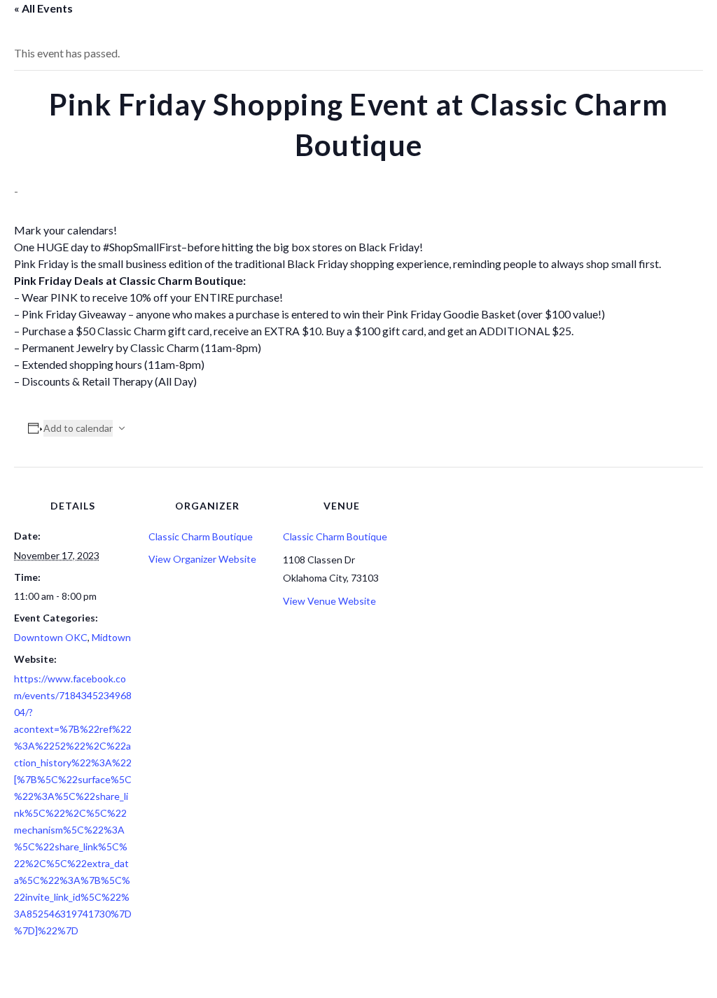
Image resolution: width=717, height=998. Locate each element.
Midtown (111, 637)
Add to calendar (78, 428)
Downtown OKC (51, 637)
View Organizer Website (202, 559)
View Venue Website (329, 601)
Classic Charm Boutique (200, 536)
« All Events (43, 8)
